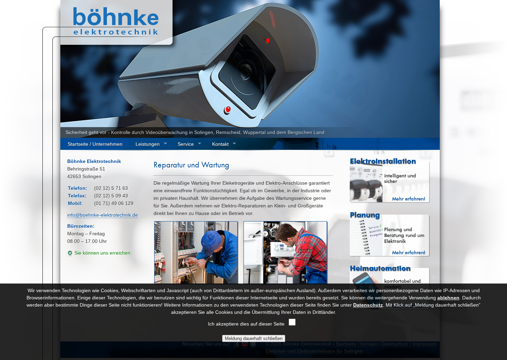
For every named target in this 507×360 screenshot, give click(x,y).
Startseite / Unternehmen (95, 144)
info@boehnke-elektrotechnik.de (102, 215)
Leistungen (144, 144)
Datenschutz (368, 305)
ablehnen (448, 297)
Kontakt (217, 144)
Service (182, 144)
